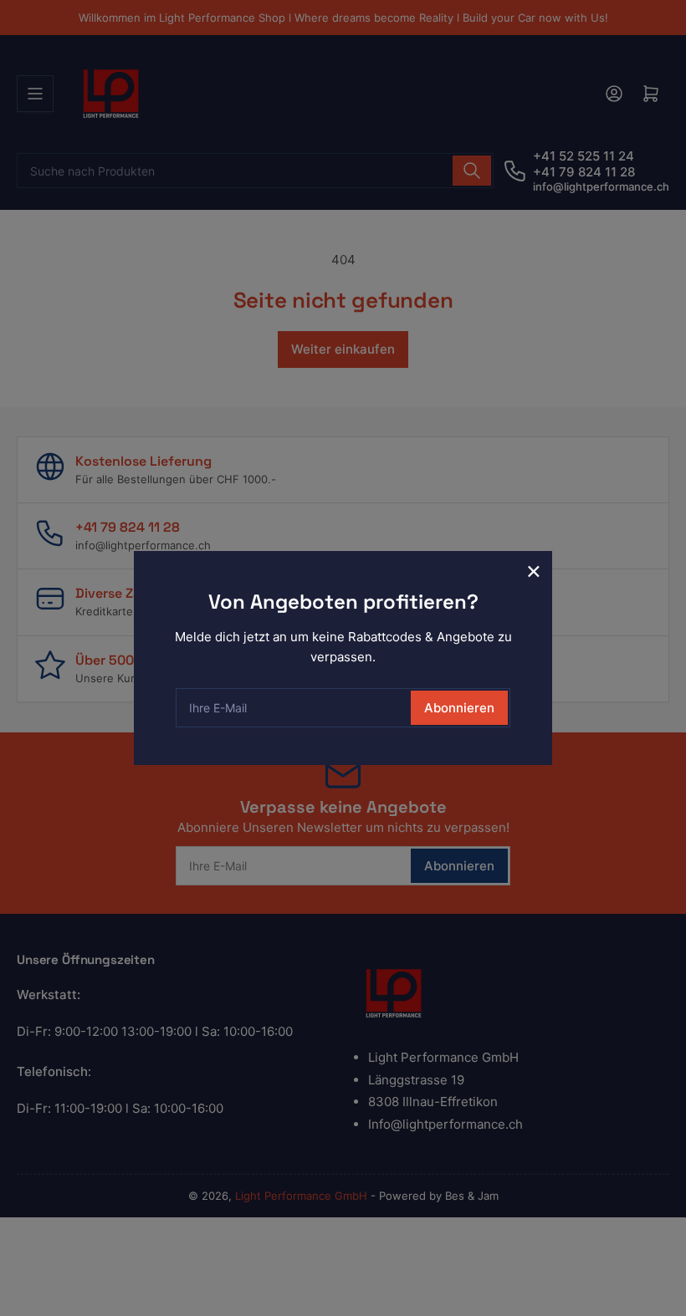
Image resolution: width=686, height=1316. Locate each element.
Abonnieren (459, 708)
